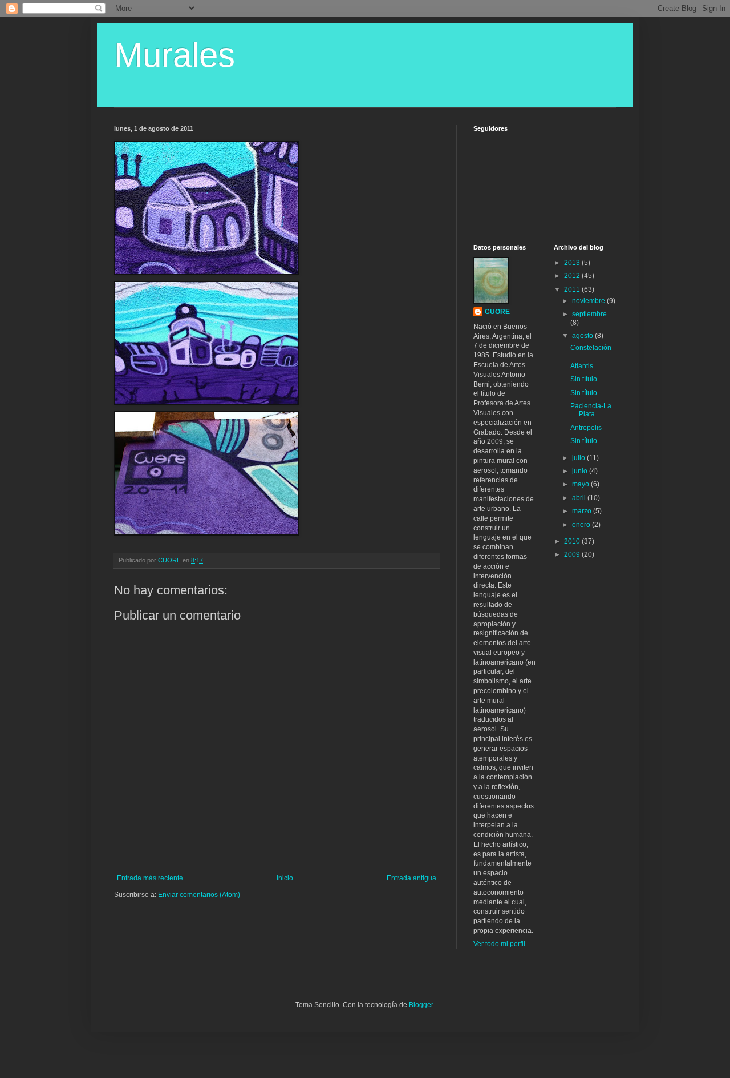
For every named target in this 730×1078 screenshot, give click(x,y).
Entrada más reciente (150, 878)
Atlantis (581, 366)
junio (580, 471)
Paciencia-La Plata (590, 410)
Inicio (285, 878)
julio (579, 458)
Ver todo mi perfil (499, 944)
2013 (573, 263)
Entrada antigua (411, 878)
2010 (573, 541)
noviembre (589, 301)
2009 (573, 554)
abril (579, 498)
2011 (573, 289)
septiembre (589, 314)
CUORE (497, 312)
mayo (581, 484)
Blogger (421, 1005)
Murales (174, 55)
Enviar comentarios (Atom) (199, 895)
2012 (573, 276)
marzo (582, 511)
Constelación (590, 348)
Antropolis (586, 428)
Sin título (583, 379)
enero (582, 525)
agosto (583, 336)
